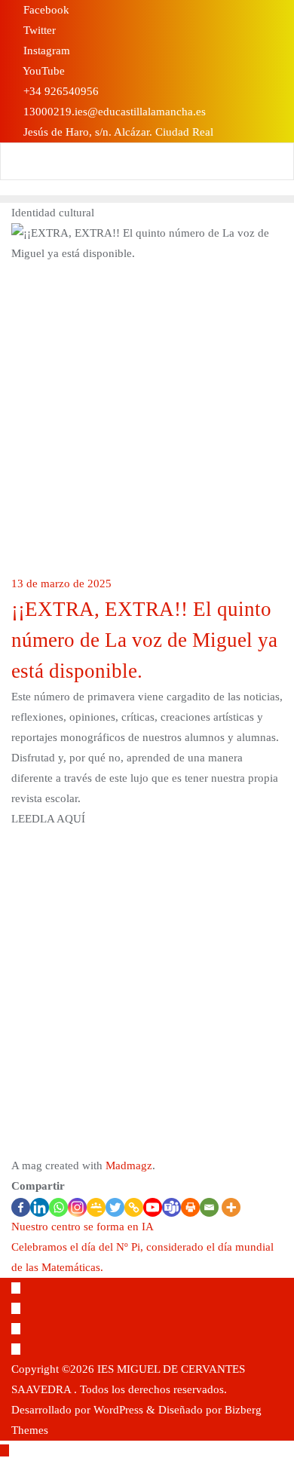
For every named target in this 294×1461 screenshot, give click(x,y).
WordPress (118, 1410)
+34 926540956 (59, 91)
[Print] (190, 1207)
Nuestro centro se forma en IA (82, 1227)
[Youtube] (152, 1207)
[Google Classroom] (96, 1207)
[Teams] (171, 1207)
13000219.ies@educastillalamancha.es (113, 112)
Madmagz (129, 1165)
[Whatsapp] (58, 1207)
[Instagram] (77, 1207)
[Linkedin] (39, 1207)
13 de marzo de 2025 (61, 583)
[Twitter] (115, 1207)
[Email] (209, 1207)
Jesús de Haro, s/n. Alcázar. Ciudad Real (116, 132)
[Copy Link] (133, 1207)
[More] (231, 1207)
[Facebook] (20, 1207)
